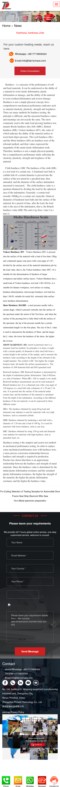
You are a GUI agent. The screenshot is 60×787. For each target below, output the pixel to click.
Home (6, 25)
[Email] (18, 779)
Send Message (30, 651)
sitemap (6, 712)
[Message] (42, 779)
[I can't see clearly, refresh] (21, 605)
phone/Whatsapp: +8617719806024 (22, 669)
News (18, 25)
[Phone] (6, 779)
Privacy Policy (17, 712)
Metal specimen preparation (32, 500)
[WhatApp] (30, 779)
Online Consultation (30, 70)
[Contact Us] (54, 779)
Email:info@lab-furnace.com (19, 677)
